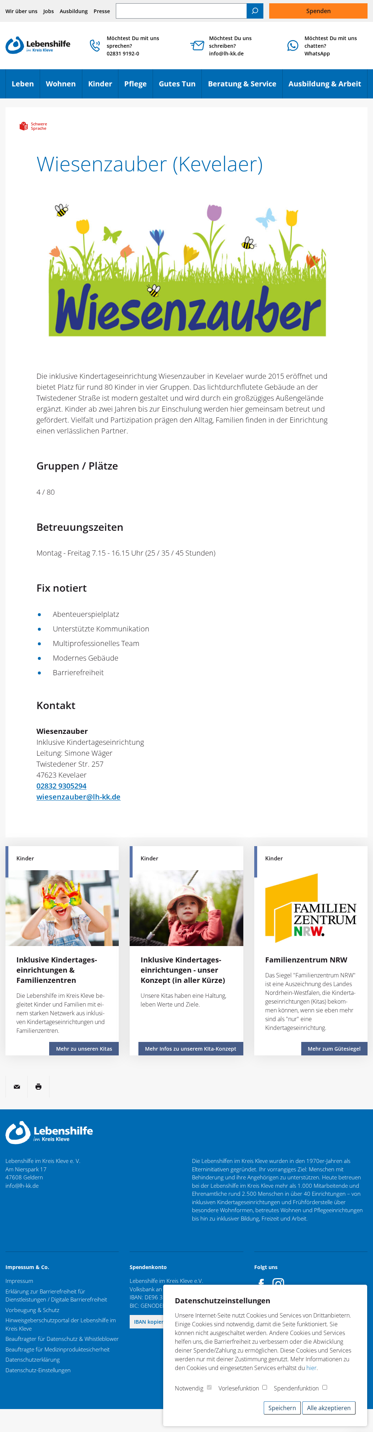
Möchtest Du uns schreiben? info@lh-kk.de (230, 46)
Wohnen (64, 86)
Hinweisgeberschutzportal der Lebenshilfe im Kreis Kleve (60, 1324)
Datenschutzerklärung (32, 1359)
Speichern (282, 1408)
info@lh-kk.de (22, 1185)
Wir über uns (21, 11)
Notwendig (189, 1388)
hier (311, 1368)
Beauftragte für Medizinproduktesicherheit (57, 1349)
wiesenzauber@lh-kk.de (78, 797)
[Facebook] (261, 1284)
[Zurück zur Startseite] (37, 45)
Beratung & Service (245, 86)
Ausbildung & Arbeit (327, 86)
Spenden (318, 11)
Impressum (19, 1280)
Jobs (48, 11)
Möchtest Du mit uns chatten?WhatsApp (331, 46)
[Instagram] (278, 1284)
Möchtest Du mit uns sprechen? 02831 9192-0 (133, 46)
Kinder (103, 86)
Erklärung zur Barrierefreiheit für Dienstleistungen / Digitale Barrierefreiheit (56, 1295)
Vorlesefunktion (239, 1388)
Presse (102, 11)
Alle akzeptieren (329, 1408)
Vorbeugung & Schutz (32, 1310)
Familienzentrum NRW (306, 960)
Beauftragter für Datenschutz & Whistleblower (62, 1338)
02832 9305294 (61, 786)
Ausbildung (74, 11)
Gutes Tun (180, 86)
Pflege (138, 86)
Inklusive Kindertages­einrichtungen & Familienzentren (56, 970)
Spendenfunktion (296, 1388)
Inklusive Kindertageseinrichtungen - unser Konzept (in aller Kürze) (183, 970)
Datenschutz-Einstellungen (38, 1370)
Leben (26, 86)
